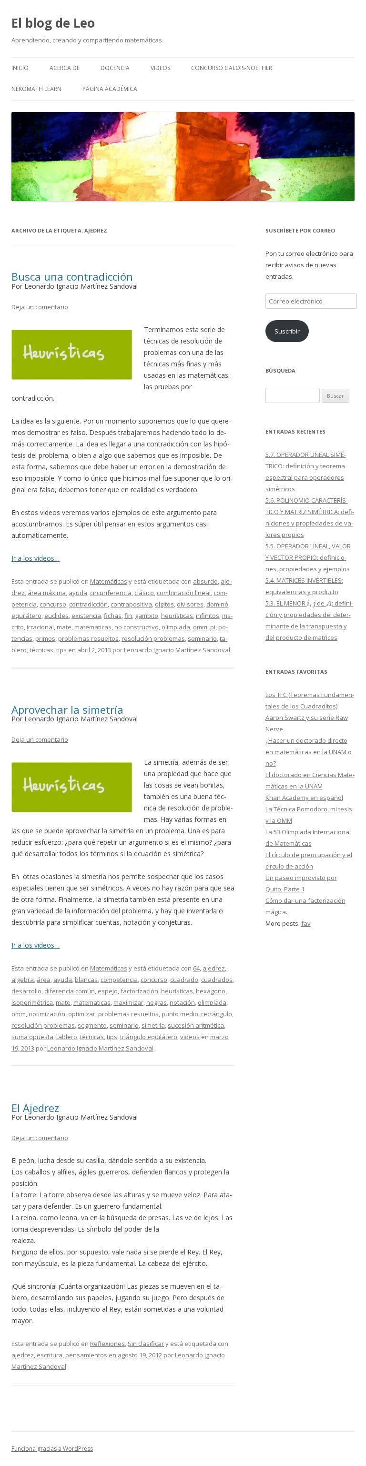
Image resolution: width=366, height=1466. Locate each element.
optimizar (81, 1014)
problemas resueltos (88, 638)
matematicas (93, 627)
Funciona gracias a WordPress (52, 1449)
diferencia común (69, 991)
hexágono (210, 991)
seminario (202, 638)
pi (212, 627)
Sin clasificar (146, 1343)
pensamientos (86, 1355)
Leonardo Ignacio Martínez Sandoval (177, 650)
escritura (49, 1355)
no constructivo (136, 627)
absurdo (205, 581)
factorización (139, 991)
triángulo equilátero (148, 1036)
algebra (22, 979)
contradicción (88, 604)
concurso (53, 604)
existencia (86, 615)
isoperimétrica (32, 1002)
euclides (56, 615)
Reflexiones (107, 1343)
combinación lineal (184, 592)
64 (196, 968)
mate (64, 627)
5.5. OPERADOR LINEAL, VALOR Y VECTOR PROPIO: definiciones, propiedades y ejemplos (308, 557)
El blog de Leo (53, 22)
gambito (146, 615)
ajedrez (214, 968)
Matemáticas (108, 581)
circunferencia (111, 592)
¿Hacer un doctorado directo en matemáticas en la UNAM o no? (308, 752)
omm (200, 627)
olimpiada (176, 627)
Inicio (20, 68)
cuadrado (184, 979)
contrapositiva (131, 604)
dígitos (164, 604)
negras (156, 1002)
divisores (190, 604)
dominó (217, 604)
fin (128, 615)
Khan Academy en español (304, 797)
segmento (92, 1025)
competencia (119, 979)
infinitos (207, 615)
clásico (144, 592)
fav (306, 923)
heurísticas (177, 615)
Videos (160, 68)
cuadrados (217, 979)
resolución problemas (153, 638)
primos (45, 638)
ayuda (78, 592)
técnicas (41, 650)
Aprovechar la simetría (67, 709)
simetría (153, 1025)
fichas (113, 615)
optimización (47, 1014)
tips (61, 650)
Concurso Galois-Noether (231, 68)
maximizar (128, 1002)
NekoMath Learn (36, 89)
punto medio (180, 1014)
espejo (108, 991)
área (44, 979)
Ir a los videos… (35, 558)
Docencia (115, 68)
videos (190, 1036)
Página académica (109, 89)
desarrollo (26, 991)
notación (182, 1002)
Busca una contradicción (72, 276)
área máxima (47, 592)
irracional (40, 627)
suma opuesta (32, 1036)
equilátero (26, 615)
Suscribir (287, 331)
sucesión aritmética (196, 1025)
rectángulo (216, 1014)
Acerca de (65, 68)
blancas (86, 979)
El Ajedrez (35, 1108)
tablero (66, 1036)
